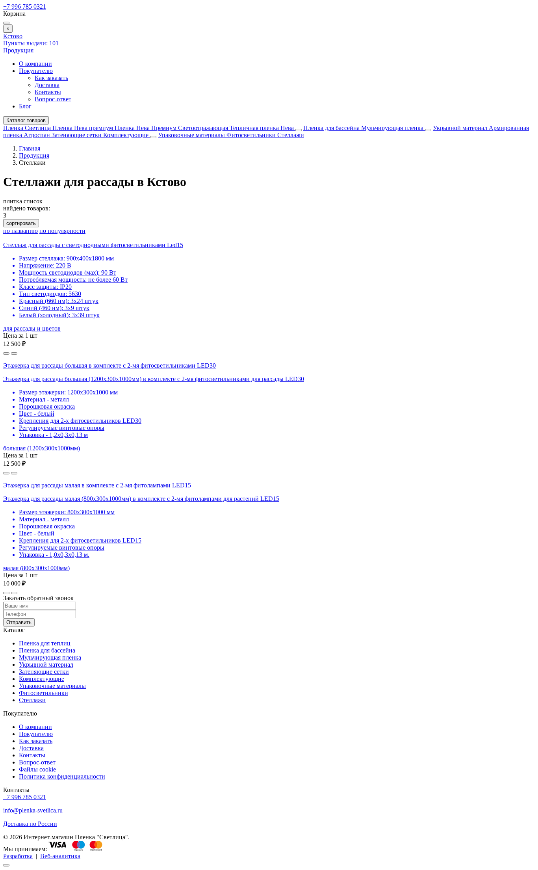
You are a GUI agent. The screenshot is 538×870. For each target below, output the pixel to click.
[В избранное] (6, 353)
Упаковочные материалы (191, 135)
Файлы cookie (37, 769)
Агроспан (38, 135)
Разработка (18, 856)
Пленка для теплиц (44, 643)
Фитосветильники (251, 135)
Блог (25, 106)
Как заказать (51, 77)
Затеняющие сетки (77, 135)
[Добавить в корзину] (14, 353)
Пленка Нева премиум (83, 128)
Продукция (18, 50)
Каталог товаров (26, 120)
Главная (29, 148)
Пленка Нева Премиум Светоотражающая (172, 128)
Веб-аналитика (60, 856)
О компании (35, 63)
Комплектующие (126, 135)
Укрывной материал (461, 128)
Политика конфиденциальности (62, 776)
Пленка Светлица (27, 128)
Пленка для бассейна (331, 128)
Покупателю (36, 70)
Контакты (48, 92)
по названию (20, 230)
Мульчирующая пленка (393, 128)
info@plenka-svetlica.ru (33, 810)
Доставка (47, 85)
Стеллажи (290, 135)
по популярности (62, 230)
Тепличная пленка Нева (262, 128)
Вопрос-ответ (53, 99)
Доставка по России (30, 823)
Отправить (19, 622)
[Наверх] (6, 865)
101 (31, 43)
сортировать (21, 223)
